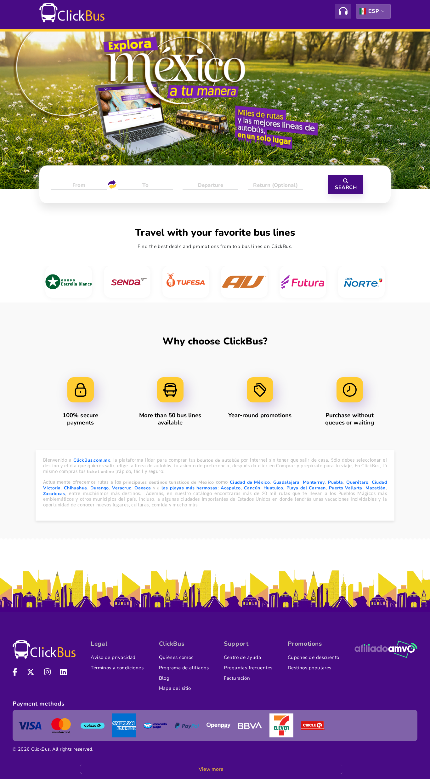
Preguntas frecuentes (248, 668)
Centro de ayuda (242, 657)
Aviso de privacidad (113, 657)
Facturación (237, 678)
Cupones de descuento (313, 657)
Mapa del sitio (175, 688)
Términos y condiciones (117, 668)
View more (211, 769)
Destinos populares (309, 668)
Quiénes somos (176, 657)
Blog (164, 678)
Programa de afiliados (184, 668)
